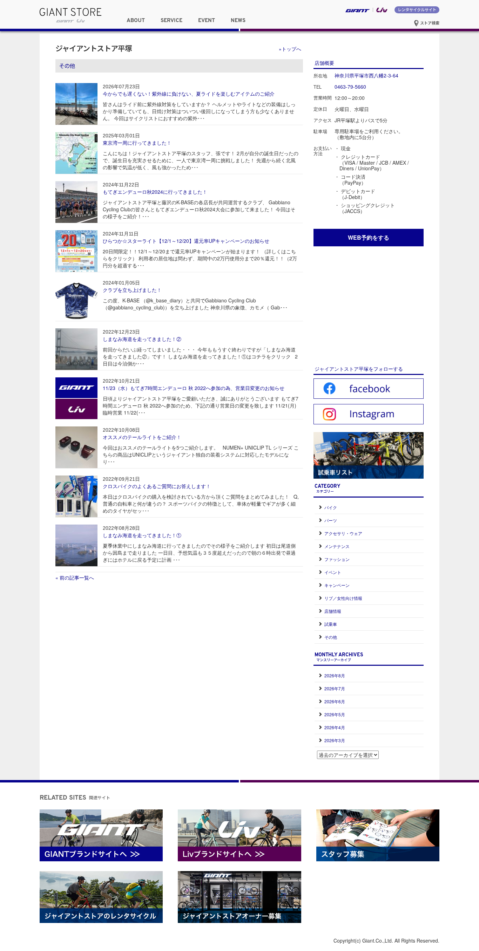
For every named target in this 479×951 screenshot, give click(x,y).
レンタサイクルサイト (417, 9)
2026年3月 (334, 740)
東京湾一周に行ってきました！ (137, 142)
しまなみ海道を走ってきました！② (142, 338)
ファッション (337, 559)
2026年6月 (334, 701)
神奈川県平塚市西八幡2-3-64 (366, 75)
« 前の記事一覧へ (74, 577)
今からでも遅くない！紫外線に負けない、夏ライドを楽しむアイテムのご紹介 (189, 93)
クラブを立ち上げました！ (132, 289)
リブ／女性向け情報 (343, 598)
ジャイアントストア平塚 (93, 48)
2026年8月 (334, 675)
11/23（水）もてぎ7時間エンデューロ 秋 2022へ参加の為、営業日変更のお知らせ (193, 387)
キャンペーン (337, 585)
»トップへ (290, 48)
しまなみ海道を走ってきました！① (142, 535)
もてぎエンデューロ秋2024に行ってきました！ (155, 191)
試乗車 (330, 624)
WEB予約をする (368, 237)
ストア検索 (429, 23)
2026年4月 (334, 727)
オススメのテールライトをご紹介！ (142, 436)
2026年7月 (334, 688)
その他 (330, 637)
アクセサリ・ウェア (343, 533)
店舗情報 (332, 611)
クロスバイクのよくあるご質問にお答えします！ (157, 486)
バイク (330, 507)
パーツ (330, 520)
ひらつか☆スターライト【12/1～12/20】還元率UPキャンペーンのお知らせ (186, 240)
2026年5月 (334, 714)
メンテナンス (337, 546)
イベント (332, 572)
